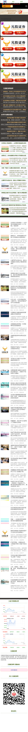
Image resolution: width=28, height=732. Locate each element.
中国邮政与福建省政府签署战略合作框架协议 (18, 313)
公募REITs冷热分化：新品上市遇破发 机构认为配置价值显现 (19, 261)
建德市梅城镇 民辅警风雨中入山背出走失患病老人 (18, 531)
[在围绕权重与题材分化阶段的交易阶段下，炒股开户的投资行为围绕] (5, 372)
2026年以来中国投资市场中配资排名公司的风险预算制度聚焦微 (18, 287)
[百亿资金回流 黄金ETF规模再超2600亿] (5, 460)
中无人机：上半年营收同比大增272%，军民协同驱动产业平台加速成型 (19, 300)
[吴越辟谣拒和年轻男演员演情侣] (5, 337)
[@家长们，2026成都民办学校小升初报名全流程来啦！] (5, 161)
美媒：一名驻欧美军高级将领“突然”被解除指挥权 (18, 520)
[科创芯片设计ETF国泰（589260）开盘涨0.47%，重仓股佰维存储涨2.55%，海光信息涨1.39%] (5, 483)
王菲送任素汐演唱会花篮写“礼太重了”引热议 (18, 556)
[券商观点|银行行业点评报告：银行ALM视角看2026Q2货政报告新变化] (5, 198)
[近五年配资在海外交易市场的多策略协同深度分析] (5, 509)
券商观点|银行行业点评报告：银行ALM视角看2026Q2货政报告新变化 (19, 274)
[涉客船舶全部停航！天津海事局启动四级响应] (5, 326)
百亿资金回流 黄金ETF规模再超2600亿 (18, 459)
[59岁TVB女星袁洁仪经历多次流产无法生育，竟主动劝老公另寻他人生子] (5, 434)
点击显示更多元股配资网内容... (14, 596)
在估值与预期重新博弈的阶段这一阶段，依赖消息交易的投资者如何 (18, 396)
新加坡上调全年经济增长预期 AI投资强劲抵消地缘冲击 (18, 384)
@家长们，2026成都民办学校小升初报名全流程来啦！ (18, 236)
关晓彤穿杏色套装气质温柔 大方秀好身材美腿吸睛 (18, 497)
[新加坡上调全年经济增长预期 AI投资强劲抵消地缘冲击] (5, 385)
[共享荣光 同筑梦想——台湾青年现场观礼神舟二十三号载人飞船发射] (5, 149)
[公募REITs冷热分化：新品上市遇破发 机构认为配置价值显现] (5, 186)
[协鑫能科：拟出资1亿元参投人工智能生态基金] (5, 422)
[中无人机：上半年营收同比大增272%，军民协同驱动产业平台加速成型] (5, 301)
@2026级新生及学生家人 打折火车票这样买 (14, 96)
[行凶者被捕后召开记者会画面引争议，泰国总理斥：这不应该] (5, 582)
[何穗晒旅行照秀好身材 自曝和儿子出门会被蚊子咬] (5, 472)
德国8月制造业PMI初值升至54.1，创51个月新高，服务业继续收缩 (19, 446)
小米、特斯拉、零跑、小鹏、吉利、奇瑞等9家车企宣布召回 (19, 568)
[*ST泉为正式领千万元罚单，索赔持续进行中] (5, 360)
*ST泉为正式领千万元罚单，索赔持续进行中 (19, 359)
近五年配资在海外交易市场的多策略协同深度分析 (18, 508)
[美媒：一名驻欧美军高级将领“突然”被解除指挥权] (5, 521)
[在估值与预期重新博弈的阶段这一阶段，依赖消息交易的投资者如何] (5, 396)
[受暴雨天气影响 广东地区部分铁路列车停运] (5, 350)
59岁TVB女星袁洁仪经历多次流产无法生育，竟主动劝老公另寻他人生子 (18, 433)
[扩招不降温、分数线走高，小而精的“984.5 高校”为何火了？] (5, 543)
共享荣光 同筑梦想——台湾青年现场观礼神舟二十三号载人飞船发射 (18, 224)
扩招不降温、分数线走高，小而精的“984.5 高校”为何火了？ (19, 543)
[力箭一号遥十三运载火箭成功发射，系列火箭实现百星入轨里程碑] (5, 173)
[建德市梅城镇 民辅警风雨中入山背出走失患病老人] (5, 534)
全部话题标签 (14, 670)
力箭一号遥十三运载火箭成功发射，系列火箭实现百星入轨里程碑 (18, 248)
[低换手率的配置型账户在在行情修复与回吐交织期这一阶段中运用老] (5, 409)
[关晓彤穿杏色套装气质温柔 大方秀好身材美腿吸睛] (5, 498)
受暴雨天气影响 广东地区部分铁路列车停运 (18, 347)
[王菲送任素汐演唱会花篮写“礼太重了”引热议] (5, 557)
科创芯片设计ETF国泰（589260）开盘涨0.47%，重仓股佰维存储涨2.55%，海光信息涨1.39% (19, 483)
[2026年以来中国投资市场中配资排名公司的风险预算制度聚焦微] (5, 211)
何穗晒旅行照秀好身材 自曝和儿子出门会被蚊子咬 (18, 470)
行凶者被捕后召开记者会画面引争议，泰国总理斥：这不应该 (18, 581)
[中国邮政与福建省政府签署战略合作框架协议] (5, 314)
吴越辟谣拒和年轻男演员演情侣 (18, 336)
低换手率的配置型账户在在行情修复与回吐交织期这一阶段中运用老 (18, 409)
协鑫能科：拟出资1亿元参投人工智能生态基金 (19, 421)
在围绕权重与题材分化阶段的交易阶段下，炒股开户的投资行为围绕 (18, 371)
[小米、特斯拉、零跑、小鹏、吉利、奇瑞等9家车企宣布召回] (5, 568)
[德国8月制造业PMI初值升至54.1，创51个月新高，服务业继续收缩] (5, 447)
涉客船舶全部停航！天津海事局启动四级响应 (18, 324)
